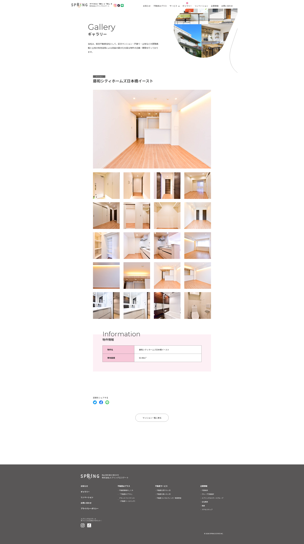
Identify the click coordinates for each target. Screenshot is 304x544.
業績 (203, 506)
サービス (173, 5)
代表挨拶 (205, 490)
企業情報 (214, 5)
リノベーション (201, 5)
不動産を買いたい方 (164, 494)
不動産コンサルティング (169, 498)
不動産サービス (161, 486)
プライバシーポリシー (90, 508)
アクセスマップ (207, 509)
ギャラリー (187, 5)
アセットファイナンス (127, 499)
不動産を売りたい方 (164, 490)
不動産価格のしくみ (126, 490)
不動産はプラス (160, 5)
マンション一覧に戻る (152, 417)
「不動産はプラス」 (126, 494)
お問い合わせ (227, 5)
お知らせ (147, 5)
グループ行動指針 (208, 494)
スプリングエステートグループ (212, 498)
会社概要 (205, 502)
